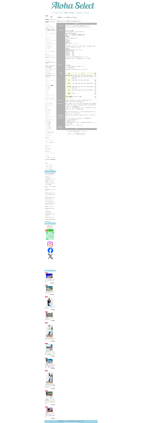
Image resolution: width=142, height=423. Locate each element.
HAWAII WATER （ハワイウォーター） (50, 63)
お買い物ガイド (72, 12)
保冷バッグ (47, 118)
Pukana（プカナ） (48, 176)
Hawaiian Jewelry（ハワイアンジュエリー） (50, 76)
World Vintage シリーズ (49, 121)
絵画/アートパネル (48, 146)
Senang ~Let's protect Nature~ (50, 219)
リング (46, 36)
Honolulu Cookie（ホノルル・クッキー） (50, 209)
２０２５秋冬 (47, 88)
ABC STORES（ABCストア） (50, 201)
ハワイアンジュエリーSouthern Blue (50, 187)
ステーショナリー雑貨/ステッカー (50, 52)
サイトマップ (86, 12)
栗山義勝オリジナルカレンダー (50, 19)
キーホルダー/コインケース (49, 55)
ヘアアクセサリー (48, 42)
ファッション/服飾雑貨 (49, 169)
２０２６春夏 (47, 87)
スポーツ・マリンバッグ (49, 116)
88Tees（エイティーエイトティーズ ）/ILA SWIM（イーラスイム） (50, 194)
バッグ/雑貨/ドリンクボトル (50, 157)
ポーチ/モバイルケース (49, 119)
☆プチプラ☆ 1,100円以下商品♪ (50, 160)
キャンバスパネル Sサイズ (49, 26)
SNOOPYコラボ (47, 72)
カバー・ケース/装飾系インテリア (50, 143)
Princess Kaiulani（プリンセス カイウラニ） (50, 214)
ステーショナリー (48, 134)
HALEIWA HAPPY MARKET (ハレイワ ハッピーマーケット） (50, 174)
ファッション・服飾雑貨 (49, 85)
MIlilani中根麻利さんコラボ (49, 73)
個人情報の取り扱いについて (81, 58)
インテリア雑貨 (47, 126)
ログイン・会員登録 (64, 12)
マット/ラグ (47, 139)
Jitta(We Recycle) (48, 211)
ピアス (46, 81)
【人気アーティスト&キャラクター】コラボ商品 (50, 66)
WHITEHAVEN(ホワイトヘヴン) (50, 178)
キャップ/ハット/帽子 (48, 103)
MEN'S (46, 108)
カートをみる (55, 12)
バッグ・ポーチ (47, 110)
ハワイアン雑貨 (47, 123)
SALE (46, 163)
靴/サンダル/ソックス (48, 105)
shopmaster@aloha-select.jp (80, 133)
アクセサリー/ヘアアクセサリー (50, 100)
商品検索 (46, 15)
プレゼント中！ (50, 228)
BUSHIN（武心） (48, 221)
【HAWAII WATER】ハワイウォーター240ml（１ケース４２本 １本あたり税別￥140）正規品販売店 (50, 353)
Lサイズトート (47, 113)
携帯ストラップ (47, 54)
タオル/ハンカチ (48, 45)
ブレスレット (47, 39)
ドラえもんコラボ (48, 70)
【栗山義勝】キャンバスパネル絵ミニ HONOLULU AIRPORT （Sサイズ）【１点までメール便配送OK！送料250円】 (50, 365)
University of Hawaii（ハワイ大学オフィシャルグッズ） (50, 198)
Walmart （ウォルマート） (49, 206)
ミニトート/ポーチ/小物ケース (50, 43)
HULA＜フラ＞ (47, 151)
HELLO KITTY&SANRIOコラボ (50, 69)
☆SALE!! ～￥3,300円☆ (49, 166)
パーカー (46, 93)
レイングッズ (47, 129)
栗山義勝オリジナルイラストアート (50, 22)
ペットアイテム (47, 48)
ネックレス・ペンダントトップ (50, 40)
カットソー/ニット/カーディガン (50, 34)
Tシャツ (46, 90)
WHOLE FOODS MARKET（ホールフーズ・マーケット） (50, 204)
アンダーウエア (47, 60)
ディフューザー (47, 145)
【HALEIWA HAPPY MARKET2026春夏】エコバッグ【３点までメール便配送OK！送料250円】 (50, 386)
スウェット (47, 91)
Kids (46, 106)
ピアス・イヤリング (48, 37)
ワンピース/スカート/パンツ (50, 97)
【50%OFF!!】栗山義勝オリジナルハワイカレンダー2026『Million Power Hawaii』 (50, 280)
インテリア (47, 137)
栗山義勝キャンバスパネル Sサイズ (50, 58)
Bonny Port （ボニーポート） (50, 217)
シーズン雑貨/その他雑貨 (49, 132)
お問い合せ (79, 12)
